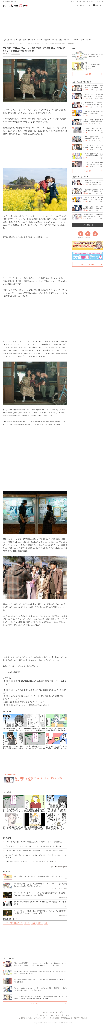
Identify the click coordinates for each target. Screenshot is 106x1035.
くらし (68, 1)
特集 (73, 48)
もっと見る (35, 1003)
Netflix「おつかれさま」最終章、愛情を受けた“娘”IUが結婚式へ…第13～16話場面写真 (33, 842)
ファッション (67, 40)
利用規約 (29, 1018)
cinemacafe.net (15, 54)
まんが (83, 1)
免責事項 (77, 1018)
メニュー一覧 (100, 1)
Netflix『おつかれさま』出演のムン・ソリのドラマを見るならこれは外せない (30, 861)
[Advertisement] (53, 23)
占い (88, 1)
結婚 (33, 923)
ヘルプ (67, 1015)
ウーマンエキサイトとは (45, 1015)
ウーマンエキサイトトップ (82, 5)
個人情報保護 (54, 1018)
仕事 (15, 40)
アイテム (39, 40)
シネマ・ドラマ (79, 40)
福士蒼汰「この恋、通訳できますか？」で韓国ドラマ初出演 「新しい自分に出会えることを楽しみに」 (35, 856)
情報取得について (66, 1018)
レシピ (72, 1)
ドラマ (27, 923)
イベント (54, 40)
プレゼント (92, 1)
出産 (46, 923)
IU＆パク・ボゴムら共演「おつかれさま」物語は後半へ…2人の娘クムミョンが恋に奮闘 (34, 851)
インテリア (31, 40)
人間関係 (47, 40)
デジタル (88, 40)
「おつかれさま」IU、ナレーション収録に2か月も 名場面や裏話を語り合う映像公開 (33, 846)
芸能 (60, 40)
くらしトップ (8, 40)
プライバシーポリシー (41, 1018)
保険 (24, 40)
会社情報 (22, 1018)
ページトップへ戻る (87, 264)
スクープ (19, 923)
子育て (64, 1)
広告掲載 (84, 1018)
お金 (20, 40)
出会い (39, 923)
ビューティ (78, 1)
